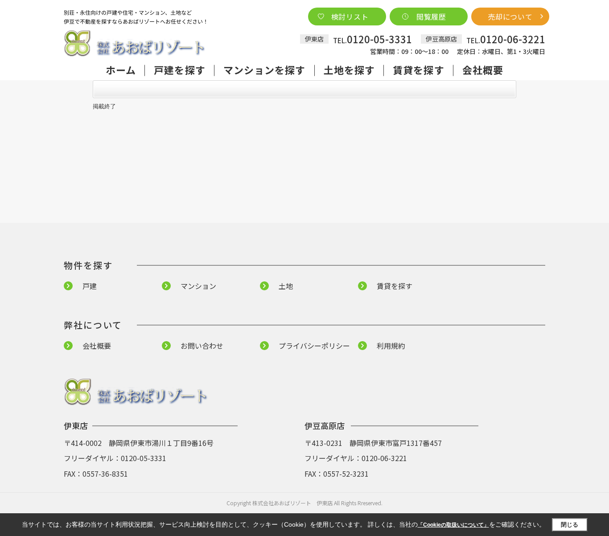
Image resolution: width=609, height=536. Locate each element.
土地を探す (349, 69)
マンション (198, 285)
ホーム (121, 69)
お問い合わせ (202, 345)
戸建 (89, 285)
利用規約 (391, 345)
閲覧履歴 (431, 16)
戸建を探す (180, 69)
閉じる (569, 524)
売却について (510, 16)
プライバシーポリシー (314, 345)
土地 (286, 285)
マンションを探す (264, 69)
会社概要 (482, 69)
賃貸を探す (418, 69)
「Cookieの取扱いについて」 (453, 525)
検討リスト (350, 16)
